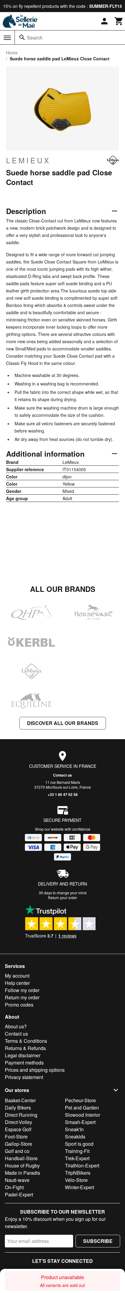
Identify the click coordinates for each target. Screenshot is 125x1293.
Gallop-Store (18, 1143)
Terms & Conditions (26, 1040)
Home (12, 52)
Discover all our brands (62, 723)
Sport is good (79, 1143)
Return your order (62, 897)
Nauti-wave (17, 1179)
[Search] (22, 37)
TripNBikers (77, 1172)
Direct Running (21, 1114)
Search (34, 37)
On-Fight (14, 1187)
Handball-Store (21, 1158)
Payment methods (24, 1062)
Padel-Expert (19, 1194)
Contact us (62, 775)
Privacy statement (24, 1077)
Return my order (22, 997)
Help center (17, 982)
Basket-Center (20, 1100)
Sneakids (75, 1136)
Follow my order (22, 990)
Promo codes (19, 1004)
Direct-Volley (18, 1122)
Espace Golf (18, 1129)
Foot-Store (16, 1136)
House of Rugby (22, 1165)
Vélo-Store (76, 1179)
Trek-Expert (77, 1158)
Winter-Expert (79, 1187)
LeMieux (28, 160)
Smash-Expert (80, 1122)
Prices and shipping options (35, 1069)
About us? (16, 1026)
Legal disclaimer (22, 1055)
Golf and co (17, 1151)
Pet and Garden (82, 1107)
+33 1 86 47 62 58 (63, 794)
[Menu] (7, 37)
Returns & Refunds (25, 1048)
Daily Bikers (18, 1107)
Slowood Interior (82, 1114)
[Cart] (119, 21)
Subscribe (98, 1240)
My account (17, 975)
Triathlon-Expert (82, 1165)
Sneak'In (74, 1129)
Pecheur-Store (80, 1100)
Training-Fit (77, 1151)
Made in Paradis (22, 1172)
